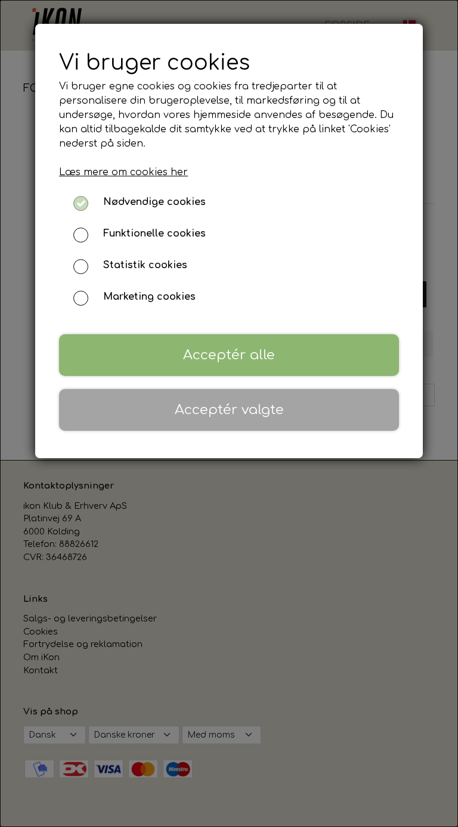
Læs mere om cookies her (123, 172)
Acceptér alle (229, 354)
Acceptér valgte (229, 409)
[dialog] (229, 413)
